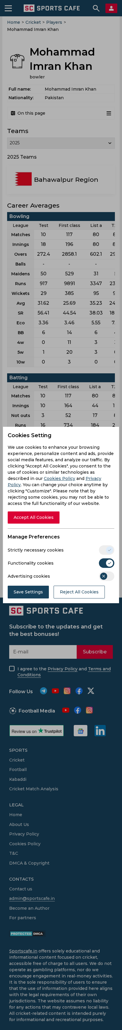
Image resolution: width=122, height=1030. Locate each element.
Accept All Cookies (34, 517)
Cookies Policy (59, 478)
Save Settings (28, 592)
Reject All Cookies (79, 592)
